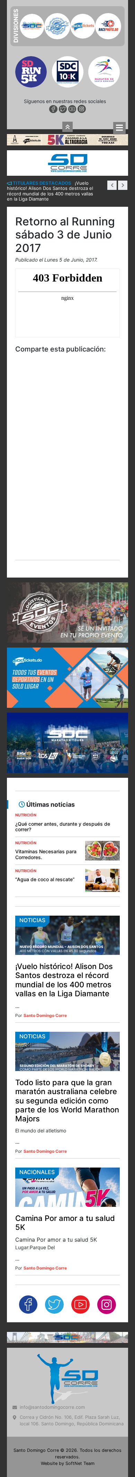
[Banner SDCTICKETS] (67, 678)
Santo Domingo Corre (45, 1015)
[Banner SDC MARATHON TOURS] (67, 743)
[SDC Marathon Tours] (67, 1336)
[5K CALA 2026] (67, 139)
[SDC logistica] (67, 612)
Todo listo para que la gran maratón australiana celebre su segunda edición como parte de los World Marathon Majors (67, 1100)
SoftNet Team (79, 1463)
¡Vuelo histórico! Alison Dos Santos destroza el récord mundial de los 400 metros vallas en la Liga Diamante (64, 980)
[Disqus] (67, 467)
